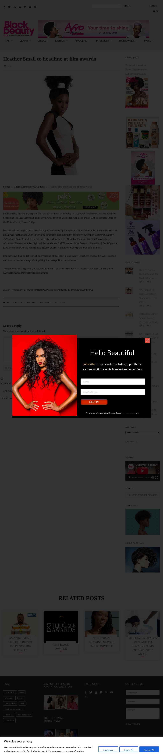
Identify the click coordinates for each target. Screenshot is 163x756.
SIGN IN (94, 402)
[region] (81, 746)
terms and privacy (128, 413)
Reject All (129, 750)
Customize (108, 750)
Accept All (149, 750)
